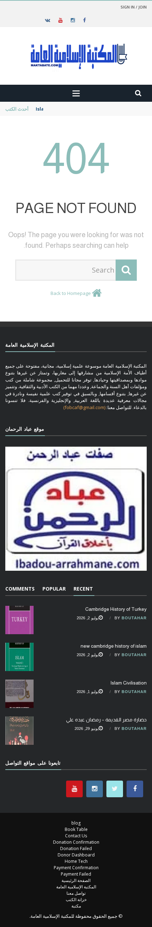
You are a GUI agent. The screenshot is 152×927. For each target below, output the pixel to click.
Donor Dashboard (76, 855)
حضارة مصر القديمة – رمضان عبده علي (106, 719)
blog (76, 823)
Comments (20, 588)
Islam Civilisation (56, 109)
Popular (54, 588)
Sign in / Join (134, 7)
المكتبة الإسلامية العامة (76, 887)
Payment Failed (76, 874)
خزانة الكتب (76, 900)
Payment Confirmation (76, 868)
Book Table (76, 829)
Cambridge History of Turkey (116, 609)
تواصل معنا (76, 893)
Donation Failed (76, 848)
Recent (83, 588)
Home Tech (76, 861)
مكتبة (76, 906)
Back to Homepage (71, 293)
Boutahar (134, 618)
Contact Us (76, 836)
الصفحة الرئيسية (76, 880)
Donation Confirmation (76, 842)
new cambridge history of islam (114, 646)
